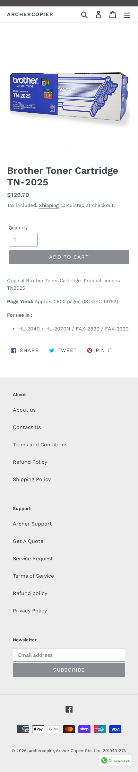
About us (24, 410)
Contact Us (27, 427)
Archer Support (32, 524)
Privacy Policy (30, 611)
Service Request (33, 558)
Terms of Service (33, 576)
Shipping (49, 205)
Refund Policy (30, 462)
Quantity (18, 227)
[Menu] (127, 14)
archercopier (30, 14)
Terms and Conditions (40, 445)
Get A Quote (28, 541)
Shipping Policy (32, 479)
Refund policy (30, 593)
